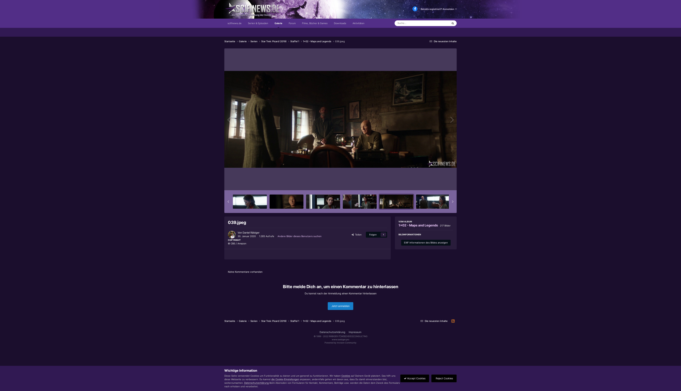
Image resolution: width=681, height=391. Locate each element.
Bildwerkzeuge (440, 183)
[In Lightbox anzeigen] (340, 119)
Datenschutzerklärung (332, 332)
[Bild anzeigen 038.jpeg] (360, 202)
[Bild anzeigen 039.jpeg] (396, 202)
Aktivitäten (358, 23)
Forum (292, 23)
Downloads (340, 23)
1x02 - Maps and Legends (418, 225)
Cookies (345, 375)
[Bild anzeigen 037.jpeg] (323, 202)
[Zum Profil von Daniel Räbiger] (232, 235)
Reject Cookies (444, 378)
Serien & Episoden (258, 23)
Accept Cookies (415, 378)
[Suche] (453, 23)
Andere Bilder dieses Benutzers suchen (300, 236)
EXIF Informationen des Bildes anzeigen (426, 242)
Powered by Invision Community (340, 342)
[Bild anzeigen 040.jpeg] (433, 202)
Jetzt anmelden (340, 305)
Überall (440, 23)
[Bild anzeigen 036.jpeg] (287, 202)
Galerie (278, 23)
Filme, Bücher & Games (315, 23)
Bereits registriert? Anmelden (438, 9)
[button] (228, 202)
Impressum (355, 332)
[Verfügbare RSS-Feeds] (453, 321)
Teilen (358, 234)
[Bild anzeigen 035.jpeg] (250, 202)
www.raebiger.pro (340, 339)
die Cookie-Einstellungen (285, 379)
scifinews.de (235, 23)
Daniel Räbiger (251, 232)
